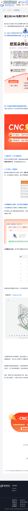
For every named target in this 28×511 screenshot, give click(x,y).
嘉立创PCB (22, 500)
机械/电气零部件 (23, 502)
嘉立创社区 (22, 506)
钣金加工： (14, 490)
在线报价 (18, 4)
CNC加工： (14, 488)
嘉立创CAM (22, 504)
